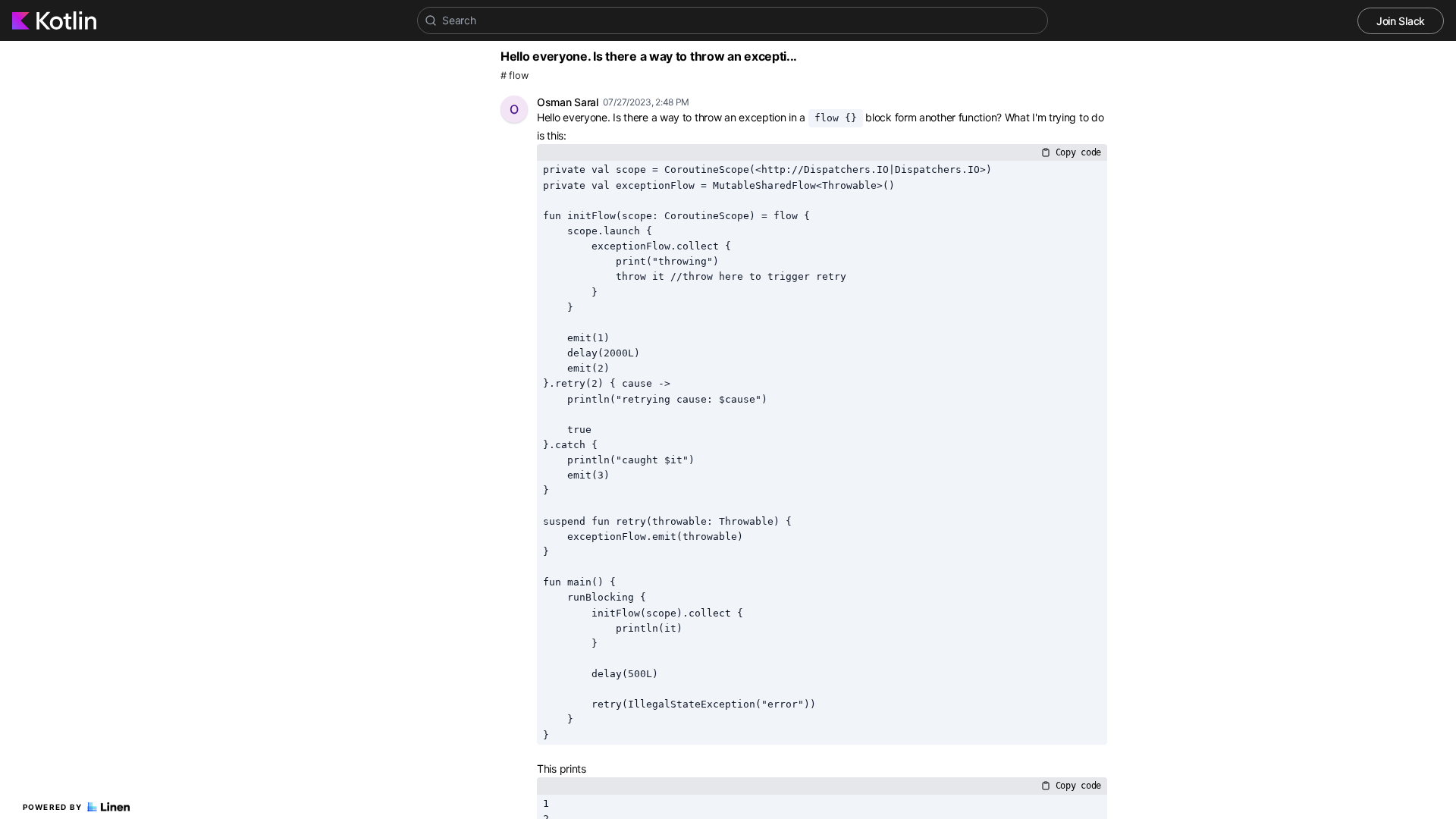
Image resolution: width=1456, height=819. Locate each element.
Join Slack (1400, 20)
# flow (514, 75)
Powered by (53, 806)
